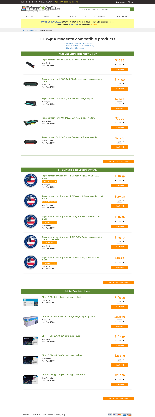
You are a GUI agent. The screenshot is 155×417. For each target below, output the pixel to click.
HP (86, 17)
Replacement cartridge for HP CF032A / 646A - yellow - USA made (71, 217)
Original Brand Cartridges (75, 48)
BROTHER (30, 17)
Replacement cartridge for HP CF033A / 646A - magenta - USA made (72, 197)
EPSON (73, 17)
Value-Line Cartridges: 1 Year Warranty (79, 43)
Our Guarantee (48, 415)
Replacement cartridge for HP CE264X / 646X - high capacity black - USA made (72, 238)
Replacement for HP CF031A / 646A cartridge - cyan (67, 98)
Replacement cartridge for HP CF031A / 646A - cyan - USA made (70, 177)
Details (94, 25)
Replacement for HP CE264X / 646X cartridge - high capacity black (72, 80)
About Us (26, 415)
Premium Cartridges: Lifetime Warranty (80, 46)
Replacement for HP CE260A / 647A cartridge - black (68, 60)
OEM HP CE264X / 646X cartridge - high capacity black (68, 316)
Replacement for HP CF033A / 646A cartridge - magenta (69, 137)
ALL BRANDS (99, 17)
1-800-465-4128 (29, 2)
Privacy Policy (60, 415)
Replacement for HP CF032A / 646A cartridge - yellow (68, 118)
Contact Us (36, 415)
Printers (30, 30)
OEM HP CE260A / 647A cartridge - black (61, 297)
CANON (46, 17)
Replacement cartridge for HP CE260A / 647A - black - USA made (70, 258)
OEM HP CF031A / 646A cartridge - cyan (61, 336)
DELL (59, 17)
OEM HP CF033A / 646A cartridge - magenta (63, 374)
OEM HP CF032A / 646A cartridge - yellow (62, 355)
